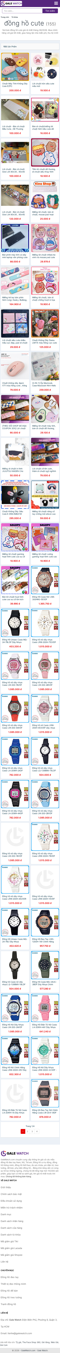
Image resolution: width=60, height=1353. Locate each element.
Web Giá (54, 1342)
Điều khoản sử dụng (11, 1200)
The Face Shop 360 (31, 1342)
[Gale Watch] (15, 1153)
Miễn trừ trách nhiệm (12, 1207)
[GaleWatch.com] (15, 3)
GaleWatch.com (28, 1350)
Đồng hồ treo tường (11, 1297)
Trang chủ (5, 17)
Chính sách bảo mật (11, 1194)
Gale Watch (42, 1350)
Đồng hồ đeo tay (10, 1277)
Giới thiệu (6, 1187)
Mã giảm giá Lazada (11, 1248)
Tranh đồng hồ (8, 1304)
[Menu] (56, 3)
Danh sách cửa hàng (11, 1227)
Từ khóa (14, 17)
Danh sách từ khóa (11, 1234)
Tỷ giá (18, 1342)
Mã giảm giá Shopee (11, 1254)
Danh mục (6, 1214)
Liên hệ (4, 1261)
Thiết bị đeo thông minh (13, 1283)
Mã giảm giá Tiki (9, 1241)
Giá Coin (4, 1345)
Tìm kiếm (50, 10)
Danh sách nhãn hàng (12, 1221)
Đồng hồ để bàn (9, 1290)
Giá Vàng (46, 1342)
